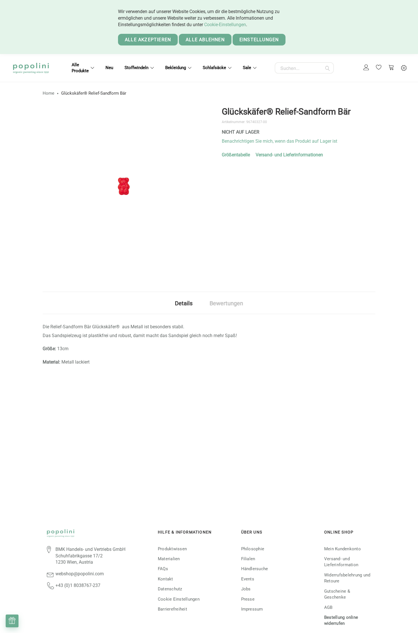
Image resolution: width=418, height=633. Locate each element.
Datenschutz (170, 589)
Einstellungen (259, 39)
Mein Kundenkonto (342, 548)
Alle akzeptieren (148, 39)
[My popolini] (366, 68)
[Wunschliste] (379, 68)
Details (184, 303)
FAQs (163, 568)
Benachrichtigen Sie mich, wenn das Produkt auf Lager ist (279, 141)
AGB (328, 607)
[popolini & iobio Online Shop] (30, 68)
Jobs (246, 589)
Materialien (169, 558)
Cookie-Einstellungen (225, 24)
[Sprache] (404, 68)
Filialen (248, 558)
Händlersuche (254, 568)
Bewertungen (226, 303)
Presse (247, 599)
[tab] (183, 303)
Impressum (252, 609)
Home (48, 93)
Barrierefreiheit (172, 609)
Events (247, 579)
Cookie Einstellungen (179, 599)
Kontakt (165, 579)
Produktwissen (172, 548)
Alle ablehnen (205, 39)
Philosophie (252, 548)
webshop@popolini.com (79, 573)
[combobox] (304, 68)
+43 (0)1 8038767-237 (77, 585)
